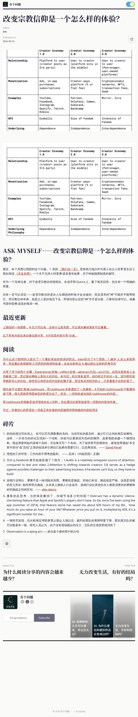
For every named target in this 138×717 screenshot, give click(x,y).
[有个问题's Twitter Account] (27, 601)
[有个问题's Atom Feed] (22, 601)
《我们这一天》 (69, 269)
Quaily (82, 711)
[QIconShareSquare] (131, 39)
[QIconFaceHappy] (7, 543)
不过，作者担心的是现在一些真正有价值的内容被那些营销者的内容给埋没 (50, 410)
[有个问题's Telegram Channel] (32, 601)
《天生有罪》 (23, 274)
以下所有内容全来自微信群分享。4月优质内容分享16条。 (40, 335)
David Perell (113, 447)
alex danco (49, 489)
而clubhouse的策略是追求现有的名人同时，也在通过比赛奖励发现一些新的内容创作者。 (60, 402)
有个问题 (65, 711)
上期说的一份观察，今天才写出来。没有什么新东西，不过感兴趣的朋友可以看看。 (56, 327)
